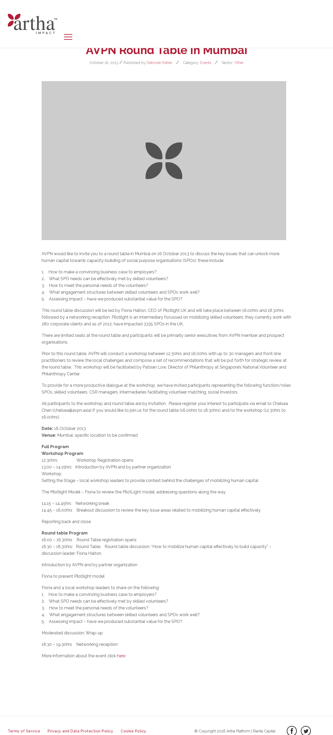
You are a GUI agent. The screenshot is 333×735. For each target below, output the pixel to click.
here (121, 655)
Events (205, 63)
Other (239, 63)
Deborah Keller (159, 63)
